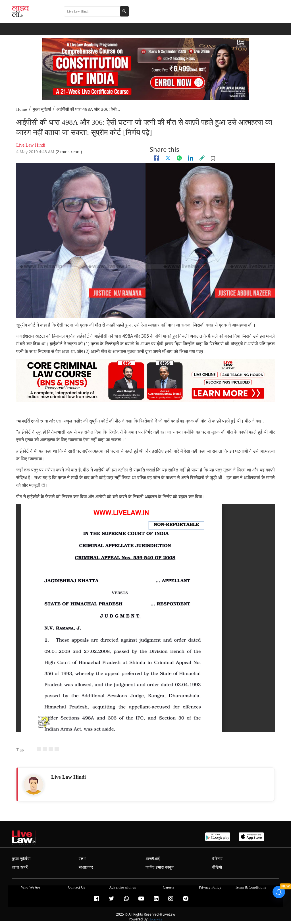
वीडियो (217, 867)
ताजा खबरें (20, 867)
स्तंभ (82, 859)
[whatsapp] (179, 158)
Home (21, 109)
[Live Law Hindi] (33, 785)
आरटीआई (153, 859)
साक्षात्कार (86, 867)
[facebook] (156, 158)
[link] (202, 158)
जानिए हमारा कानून (160, 867)
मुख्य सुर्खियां (42, 109)
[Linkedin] (190, 158)
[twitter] (168, 158)
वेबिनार (217, 859)
